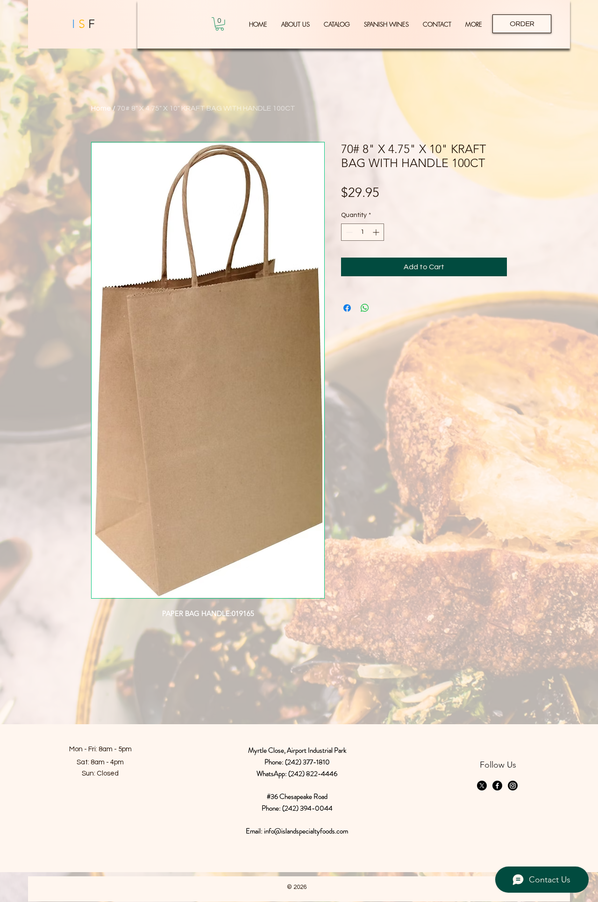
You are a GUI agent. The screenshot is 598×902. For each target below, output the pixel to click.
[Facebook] (497, 785)
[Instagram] (513, 785)
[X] (482, 785)
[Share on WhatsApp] (364, 308)
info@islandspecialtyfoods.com (306, 831)
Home (101, 108)
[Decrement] (348, 232)
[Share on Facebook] (347, 308)
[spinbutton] (362, 232)
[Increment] (377, 232)
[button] (220, 24)
